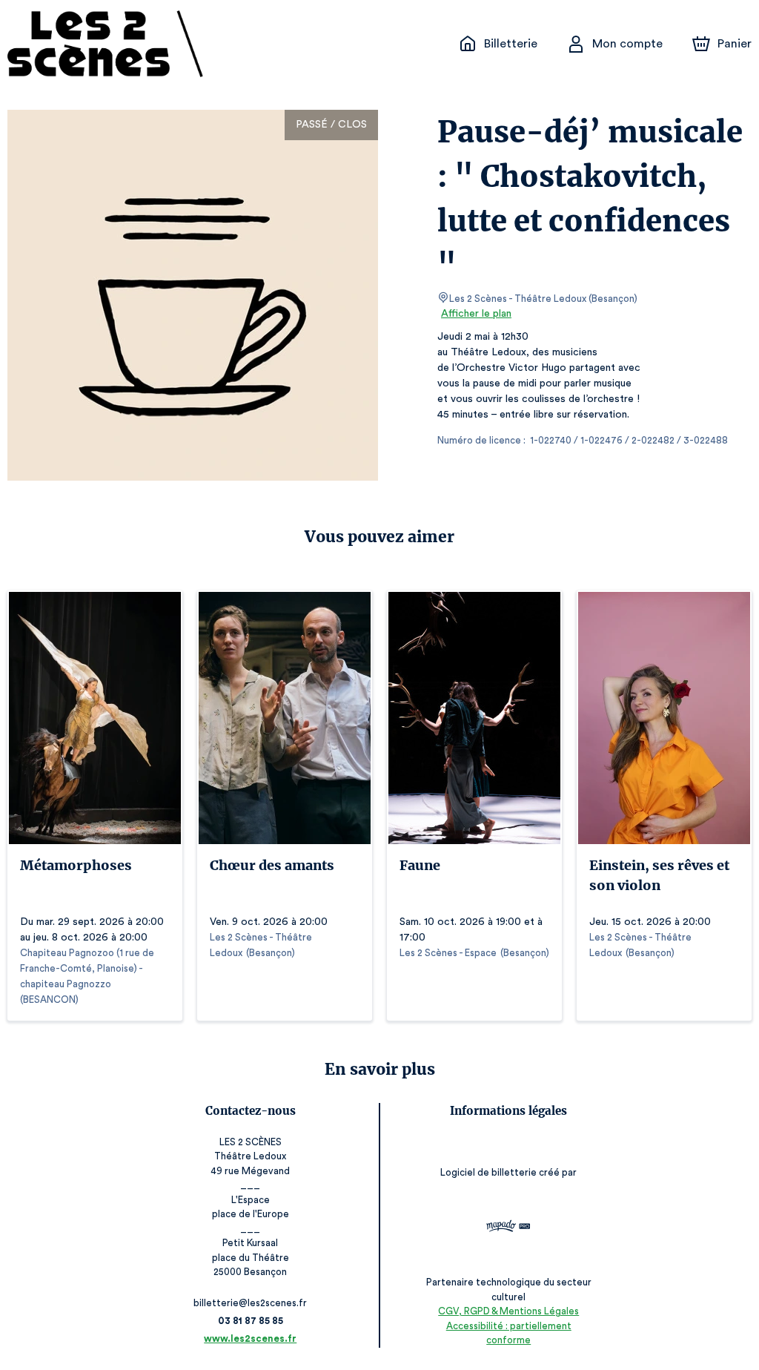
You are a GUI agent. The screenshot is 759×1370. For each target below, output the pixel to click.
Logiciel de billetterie (488, 1172)
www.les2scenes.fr (250, 1338)
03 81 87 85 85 (250, 1320)
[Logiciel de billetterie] (508, 1227)
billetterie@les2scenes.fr (250, 1303)
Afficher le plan (476, 314)
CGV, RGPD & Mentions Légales (508, 1311)
